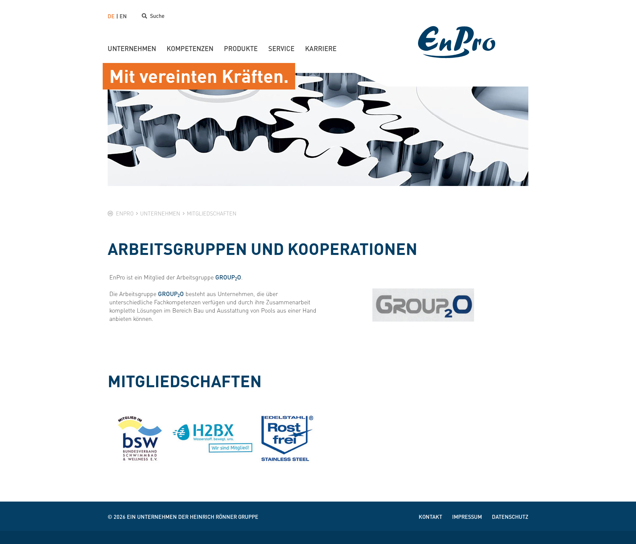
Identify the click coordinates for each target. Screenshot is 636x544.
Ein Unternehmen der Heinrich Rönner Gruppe (192, 516)
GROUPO (228, 277)
